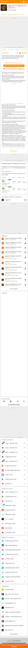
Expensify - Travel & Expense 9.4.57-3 (13, 598)
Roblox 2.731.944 (9, 474)
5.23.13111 (5, 179)
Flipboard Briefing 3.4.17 (10, 621)
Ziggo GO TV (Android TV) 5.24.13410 (13, 267)
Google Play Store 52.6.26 (10, 479)
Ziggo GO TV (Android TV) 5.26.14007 (13, 251)
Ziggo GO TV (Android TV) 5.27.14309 (13, 247)
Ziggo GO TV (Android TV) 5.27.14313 (13, 242)
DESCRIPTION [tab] (10, 49)
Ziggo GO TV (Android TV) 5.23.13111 (13, 272)
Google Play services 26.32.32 (11, 540)
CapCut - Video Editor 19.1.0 (11, 447)
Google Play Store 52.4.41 (10, 456)
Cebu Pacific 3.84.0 (9, 589)
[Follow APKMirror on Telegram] (17, 401)
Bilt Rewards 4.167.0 (9, 607)
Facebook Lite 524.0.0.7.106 (11, 572)
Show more (13, 151)
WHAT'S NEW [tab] (4, 49)
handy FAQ (10, 167)
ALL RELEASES (24, 49)
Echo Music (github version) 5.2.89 (12, 470)
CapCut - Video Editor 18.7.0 (11, 461)
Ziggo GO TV (8, 200)
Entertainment (5, 53)
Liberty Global (12, 10)
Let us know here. (16, 640)
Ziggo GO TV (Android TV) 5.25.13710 (13, 256)
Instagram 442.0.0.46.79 (10, 510)
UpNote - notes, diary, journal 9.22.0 (12, 612)
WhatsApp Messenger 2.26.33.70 (12, 567)
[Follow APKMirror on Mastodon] (10, 401)
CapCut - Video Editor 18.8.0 (11, 443)
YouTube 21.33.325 (9, 581)
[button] (17, 53)
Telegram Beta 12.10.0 (10, 563)
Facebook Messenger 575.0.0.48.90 (12, 549)
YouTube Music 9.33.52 (10, 532)
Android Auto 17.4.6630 (10, 523)
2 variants (8, 257)
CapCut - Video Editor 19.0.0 (11, 452)
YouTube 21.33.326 (9, 558)
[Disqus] (14, 345)
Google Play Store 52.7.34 (10, 465)
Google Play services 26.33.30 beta (12, 576)
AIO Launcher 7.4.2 (9, 630)
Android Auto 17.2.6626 (10, 514)
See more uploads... (14, 288)
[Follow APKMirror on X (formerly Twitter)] (4, 401)
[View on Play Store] (20, 53)
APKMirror (5, 1)
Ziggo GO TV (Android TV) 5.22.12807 (13, 278)
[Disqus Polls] (14, 311)
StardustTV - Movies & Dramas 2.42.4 (13, 616)
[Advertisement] (14, 33)
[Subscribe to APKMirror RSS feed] (24, 401)
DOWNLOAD (17, 49)
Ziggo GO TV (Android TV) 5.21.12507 (13, 284)
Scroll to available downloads (15, 65)
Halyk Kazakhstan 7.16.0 (10, 603)
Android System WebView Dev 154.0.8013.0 (14, 625)
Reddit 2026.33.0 (8, 528)
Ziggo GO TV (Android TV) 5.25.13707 (13, 261)
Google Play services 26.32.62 (11, 554)
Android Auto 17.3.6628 (10, 505)
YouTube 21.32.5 (8, 483)
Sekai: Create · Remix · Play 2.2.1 (12, 594)
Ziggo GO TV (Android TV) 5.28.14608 (13, 238)
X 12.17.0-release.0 (9, 519)
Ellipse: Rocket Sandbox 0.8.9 (11, 545)
